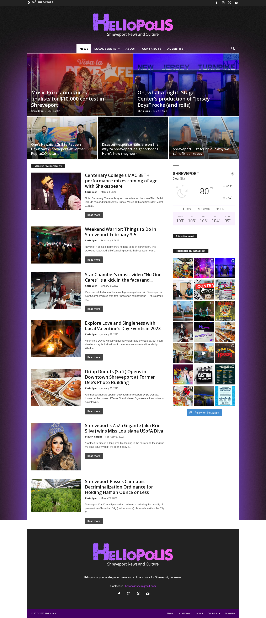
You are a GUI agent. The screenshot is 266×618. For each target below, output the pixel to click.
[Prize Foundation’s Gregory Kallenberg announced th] (204, 268)
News (84, 49)
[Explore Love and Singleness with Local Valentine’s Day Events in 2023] (56, 338)
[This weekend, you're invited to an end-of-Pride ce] (183, 374)
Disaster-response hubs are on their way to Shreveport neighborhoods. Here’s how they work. (131, 149)
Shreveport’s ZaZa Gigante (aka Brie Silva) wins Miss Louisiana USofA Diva (124, 428)
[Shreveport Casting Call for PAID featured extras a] (204, 374)
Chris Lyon (37, 110)
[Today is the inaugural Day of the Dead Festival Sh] (225, 290)
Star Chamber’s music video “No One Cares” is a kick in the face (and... (123, 277)
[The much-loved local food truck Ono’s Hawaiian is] (183, 290)
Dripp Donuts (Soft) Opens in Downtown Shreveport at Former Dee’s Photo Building (120, 377)
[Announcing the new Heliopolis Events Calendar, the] (204, 332)
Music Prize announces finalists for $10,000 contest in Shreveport (67, 98)
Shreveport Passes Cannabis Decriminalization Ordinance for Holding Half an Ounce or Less (119, 487)
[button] (233, 48)
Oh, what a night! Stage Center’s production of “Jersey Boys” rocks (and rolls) (174, 98)
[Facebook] (216, 3)
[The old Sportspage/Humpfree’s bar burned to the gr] (204, 353)
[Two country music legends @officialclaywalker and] (204, 311)
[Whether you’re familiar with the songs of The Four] (225, 268)
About (131, 49)
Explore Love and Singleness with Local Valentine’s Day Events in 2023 (123, 325)
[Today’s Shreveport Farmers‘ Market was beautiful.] (183, 268)
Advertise (175, 49)
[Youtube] (236, 3)
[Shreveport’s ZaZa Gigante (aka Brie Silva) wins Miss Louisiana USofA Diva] (56, 446)
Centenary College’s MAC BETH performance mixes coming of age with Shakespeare (121, 180)
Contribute (151, 49)
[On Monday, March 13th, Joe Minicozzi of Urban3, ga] (183, 311)
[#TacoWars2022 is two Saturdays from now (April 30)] (183, 396)
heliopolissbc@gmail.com (140, 586)
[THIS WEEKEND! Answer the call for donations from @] (225, 396)
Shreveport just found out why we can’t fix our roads (201, 151)
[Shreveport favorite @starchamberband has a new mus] (183, 332)
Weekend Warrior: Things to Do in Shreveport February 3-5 (120, 232)
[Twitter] (229, 3)
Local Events (105, 49)
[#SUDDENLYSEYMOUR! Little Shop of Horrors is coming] (225, 353)
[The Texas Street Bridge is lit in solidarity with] (204, 396)
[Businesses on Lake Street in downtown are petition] (204, 290)
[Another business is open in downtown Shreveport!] (225, 332)
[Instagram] (223, 3)
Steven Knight (93, 436)
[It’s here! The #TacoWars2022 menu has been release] (225, 374)
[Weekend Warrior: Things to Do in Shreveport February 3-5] (56, 245)
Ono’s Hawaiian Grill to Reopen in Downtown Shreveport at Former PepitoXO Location (58, 149)
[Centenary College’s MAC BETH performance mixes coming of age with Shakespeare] (56, 191)
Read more (93, 215)
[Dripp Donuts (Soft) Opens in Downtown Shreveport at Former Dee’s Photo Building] (56, 387)
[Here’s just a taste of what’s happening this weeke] (225, 311)
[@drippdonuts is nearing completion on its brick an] (183, 353)
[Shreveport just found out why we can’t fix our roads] (204, 139)
